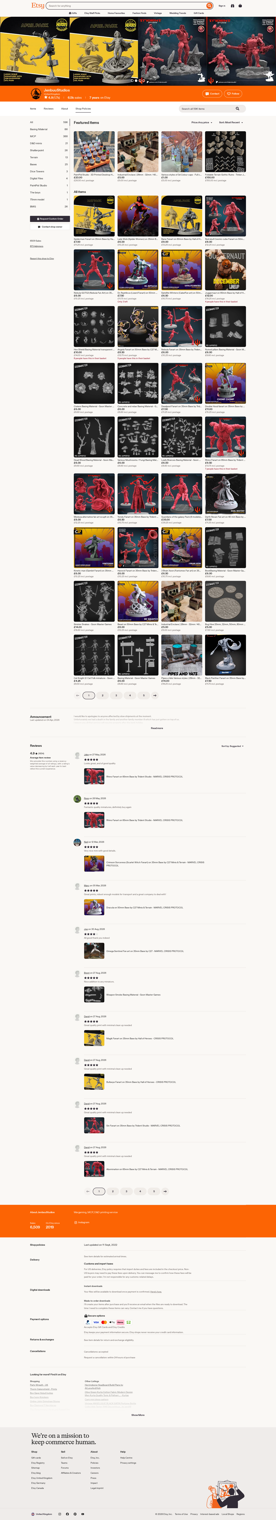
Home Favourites (116, 13)
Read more (157, 728)
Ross (86, 798)
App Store (42, 1499)
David (87, 1016)
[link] (77, 695)
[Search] (209, 6)
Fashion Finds (139, 13)
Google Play (66, 1499)
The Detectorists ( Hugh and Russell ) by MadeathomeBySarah (50, 1411)
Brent (87, 973)
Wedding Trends (177, 13)
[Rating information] (46, 98)
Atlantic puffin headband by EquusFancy (105, 1410)
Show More (138, 1415)
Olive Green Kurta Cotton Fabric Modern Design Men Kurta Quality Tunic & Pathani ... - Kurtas (109, 1394)
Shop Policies (83, 108)
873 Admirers (36, 246)
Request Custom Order (51, 218)
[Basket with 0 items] (240, 6)
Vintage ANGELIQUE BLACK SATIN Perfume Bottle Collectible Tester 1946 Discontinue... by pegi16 (110, 1405)
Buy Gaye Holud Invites (41, 1393)
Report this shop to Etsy (42, 258)
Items (33, 108)
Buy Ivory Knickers (39, 1397)
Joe (86, 929)
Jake (86, 754)
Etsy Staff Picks (92, 13)
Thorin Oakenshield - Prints (43, 1389)
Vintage (158, 13)
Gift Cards (199, 13)
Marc (86, 885)
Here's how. (156, 1291)
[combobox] (126, 6)
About (64, 108)
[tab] (50, 122)
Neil (86, 842)
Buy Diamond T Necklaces (43, 1405)
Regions (241, 1514)
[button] (212, 94)
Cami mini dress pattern (96, 1399)
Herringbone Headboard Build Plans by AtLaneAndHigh (104, 1386)
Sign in (222, 5)
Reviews (49, 108)
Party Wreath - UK (39, 1385)
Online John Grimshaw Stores (45, 1401)
